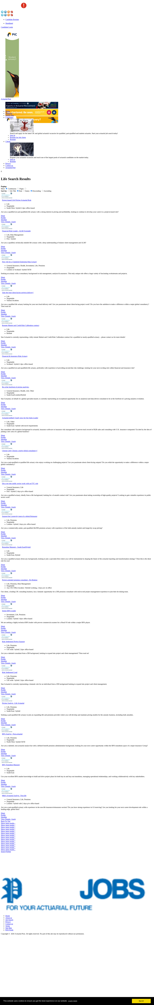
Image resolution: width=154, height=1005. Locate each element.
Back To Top (5, 821)
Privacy (8, 163)
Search (3, 852)
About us (8, 113)
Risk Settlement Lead (9, 672)
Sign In (12, 135)
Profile (3, 218)
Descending (36, 191)
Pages (22, 189)
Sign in (12, 159)
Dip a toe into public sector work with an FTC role (20, 483)
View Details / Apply (8, 222)
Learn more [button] (72, 1001)
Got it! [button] (141, 1001)
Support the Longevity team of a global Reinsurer (19, 516)
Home (7, 111)
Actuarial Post (6, 99)
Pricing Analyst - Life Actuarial (13, 703)
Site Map (8, 928)
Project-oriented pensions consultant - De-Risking (19, 580)
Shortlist (4, 220)
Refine (8, 852)
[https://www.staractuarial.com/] (31, 108)
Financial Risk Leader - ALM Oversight (16, 231)
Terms (7, 926)
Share (3, 216)
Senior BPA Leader (9, 611)
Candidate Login (7, 27)
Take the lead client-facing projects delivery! (17, 293)
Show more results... (8, 823)
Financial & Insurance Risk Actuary (15, 356)
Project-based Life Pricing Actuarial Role (16, 200)
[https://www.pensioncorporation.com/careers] (12, 97)
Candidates (9, 117)
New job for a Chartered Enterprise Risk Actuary (19, 262)
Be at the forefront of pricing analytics (15, 387)
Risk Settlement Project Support (13, 642)
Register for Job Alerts (18, 137)
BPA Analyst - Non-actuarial (12, 734)
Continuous (12, 189)
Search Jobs (9, 115)
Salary (27, 191)
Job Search (9, 920)
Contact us (9, 166)
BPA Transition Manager (11, 765)
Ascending (47, 191)
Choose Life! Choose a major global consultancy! (19, 451)
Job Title (13, 191)
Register (13, 139)
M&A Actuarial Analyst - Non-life (14, 796)
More (3, 189)
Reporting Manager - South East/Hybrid (16, 547)
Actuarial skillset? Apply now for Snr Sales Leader (20, 418)
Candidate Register (12, 19)
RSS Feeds (9, 930)
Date (20, 191)
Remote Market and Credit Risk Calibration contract (20, 325)
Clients (7, 141)
